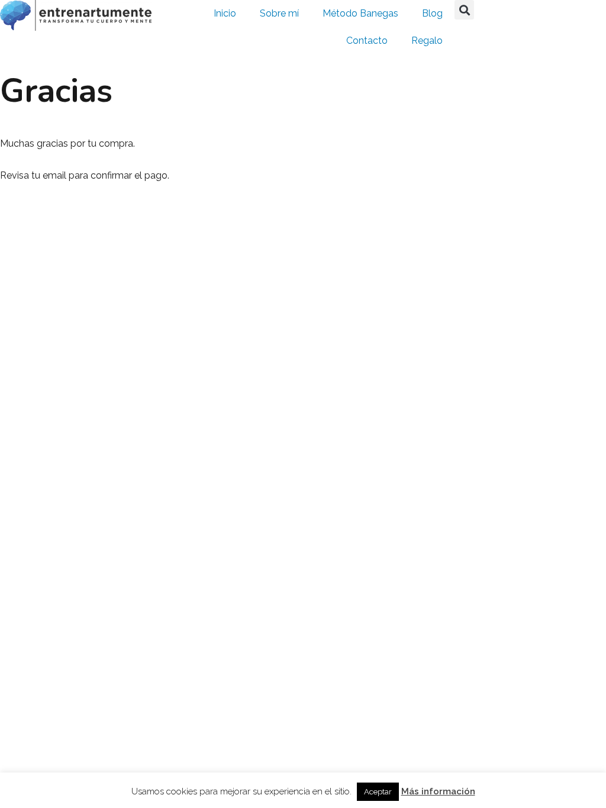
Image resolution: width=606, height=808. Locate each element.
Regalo (427, 40)
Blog (432, 13)
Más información (438, 791)
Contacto (367, 40)
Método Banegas (360, 13)
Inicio (225, 13)
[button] (464, 10)
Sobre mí (279, 13)
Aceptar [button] (378, 791)
